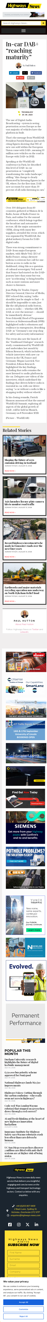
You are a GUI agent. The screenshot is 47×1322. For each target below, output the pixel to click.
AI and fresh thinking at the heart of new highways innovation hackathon (24, 1121)
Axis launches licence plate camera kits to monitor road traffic (24, 503)
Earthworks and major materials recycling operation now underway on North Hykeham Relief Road (24, 590)
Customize (23, 1309)
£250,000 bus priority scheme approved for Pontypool (21, 1074)
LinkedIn (24, 632)
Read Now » (10, 471)
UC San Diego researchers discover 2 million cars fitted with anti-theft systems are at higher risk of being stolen (24, 1152)
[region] (23, 1299)
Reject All (24, 1316)
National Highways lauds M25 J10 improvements (22, 1084)
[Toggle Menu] (23, 31)
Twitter (35, 629)
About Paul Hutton (24, 624)
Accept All (23, 1302)
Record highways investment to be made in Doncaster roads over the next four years (24, 545)
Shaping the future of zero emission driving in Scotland (20, 461)
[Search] (43, 23)
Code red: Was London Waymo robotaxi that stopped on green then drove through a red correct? (24, 1108)
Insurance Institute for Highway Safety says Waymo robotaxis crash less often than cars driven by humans (24, 1136)
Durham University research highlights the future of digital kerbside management (21, 1062)
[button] (14, 73)
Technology (27, 112)
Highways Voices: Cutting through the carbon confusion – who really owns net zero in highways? (23, 1095)
